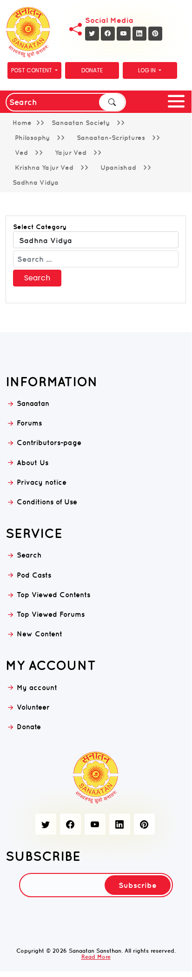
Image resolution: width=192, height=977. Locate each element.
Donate (92, 70)
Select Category (39, 226)
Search (112, 102)
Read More (96, 957)
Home (22, 122)
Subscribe (138, 885)
